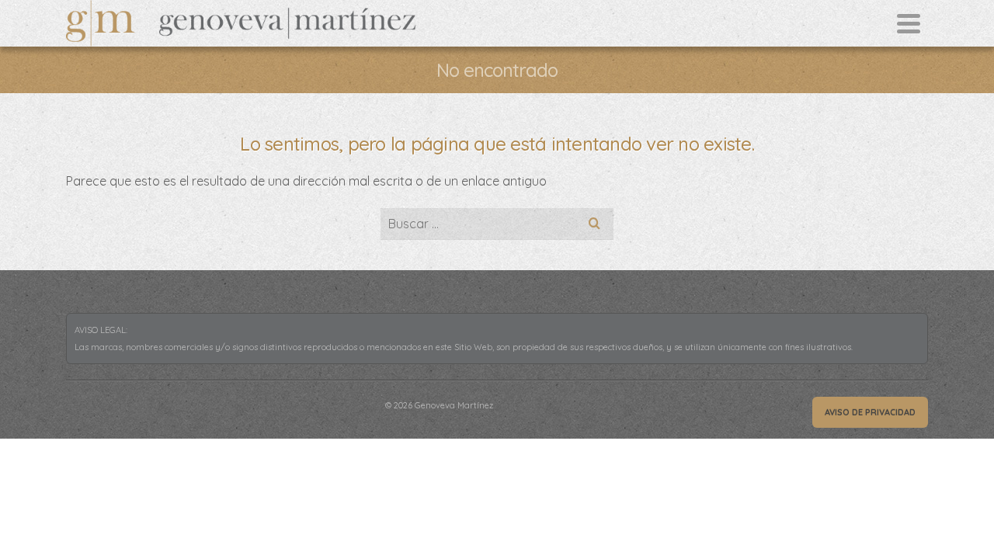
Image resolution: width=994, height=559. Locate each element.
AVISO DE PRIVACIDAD (870, 412)
